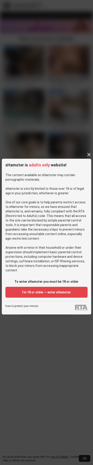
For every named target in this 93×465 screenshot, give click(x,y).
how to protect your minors (21, 306)
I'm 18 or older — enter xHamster (46, 292)
